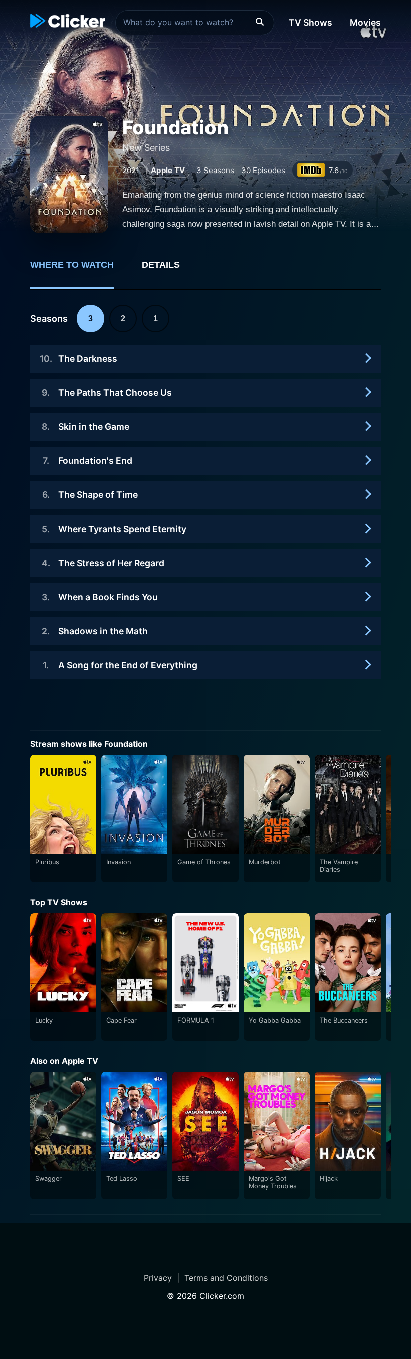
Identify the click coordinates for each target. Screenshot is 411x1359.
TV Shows (310, 22)
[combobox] (194, 22)
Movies (365, 22)
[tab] (79, 270)
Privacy (158, 1278)
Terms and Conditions (226, 1278)
